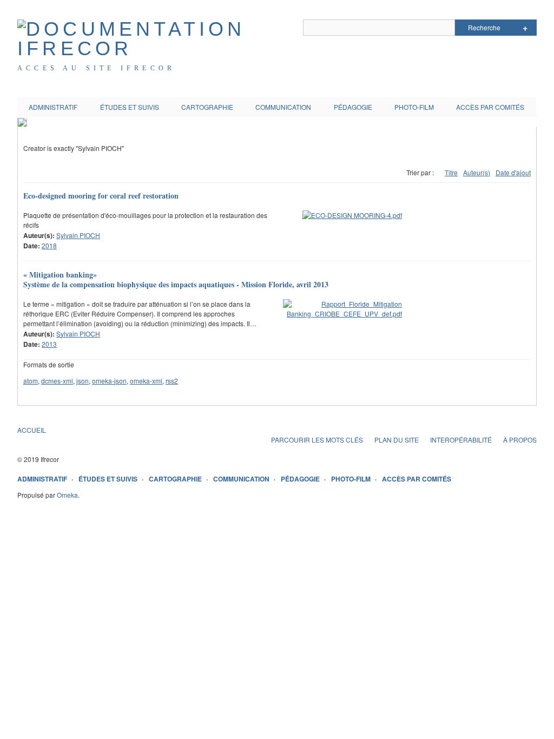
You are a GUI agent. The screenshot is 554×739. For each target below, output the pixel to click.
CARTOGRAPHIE (207, 106)
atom (30, 380)
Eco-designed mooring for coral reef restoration (101, 195)
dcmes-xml (57, 380)
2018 (49, 245)
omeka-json (109, 380)
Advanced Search (525, 27)
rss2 (172, 380)
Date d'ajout (513, 172)
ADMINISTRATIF (53, 106)
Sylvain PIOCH (78, 235)
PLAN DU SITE (396, 439)
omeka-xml (146, 380)
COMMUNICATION (283, 106)
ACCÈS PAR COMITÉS (490, 106)
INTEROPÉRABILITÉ (461, 439)
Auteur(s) (476, 172)
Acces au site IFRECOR (96, 68)
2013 (49, 343)
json (82, 380)
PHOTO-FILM (414, 106)
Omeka (67, 494)
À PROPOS (520, 439)
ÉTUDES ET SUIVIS (129, 106)
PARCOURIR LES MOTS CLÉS (317, 439)
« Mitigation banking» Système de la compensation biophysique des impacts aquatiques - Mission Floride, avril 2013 (175, 279)
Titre (451, 172)
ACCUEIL (31, 429)
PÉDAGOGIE (353, 106)
